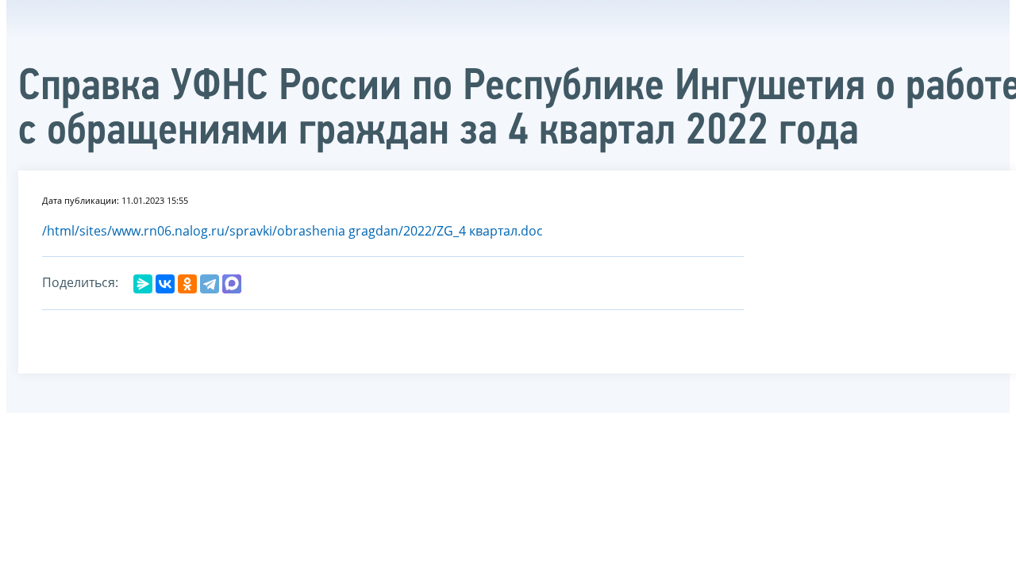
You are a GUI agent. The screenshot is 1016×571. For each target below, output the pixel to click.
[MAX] (231, 283)
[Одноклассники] (187, 283)
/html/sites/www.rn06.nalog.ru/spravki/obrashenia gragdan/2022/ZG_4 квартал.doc (292, 231)
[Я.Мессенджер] (142, 283)
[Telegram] (209, 283)
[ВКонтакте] (165, 283)
